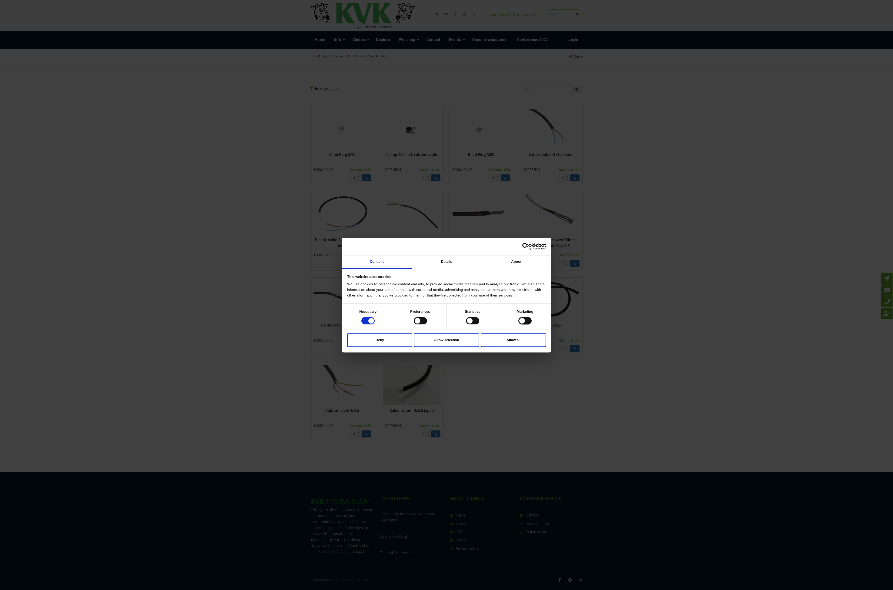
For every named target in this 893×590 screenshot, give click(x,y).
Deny (380, 340)
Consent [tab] (377, 261)
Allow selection (446, 340)
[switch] (420, 320)
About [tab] (516, 261)
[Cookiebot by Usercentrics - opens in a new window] (525, 246)
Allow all (513, 340)
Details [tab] (446, 261)
